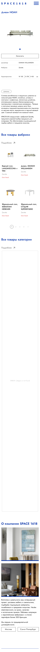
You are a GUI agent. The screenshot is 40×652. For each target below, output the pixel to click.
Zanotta (21, 67)
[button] (20, 56)
